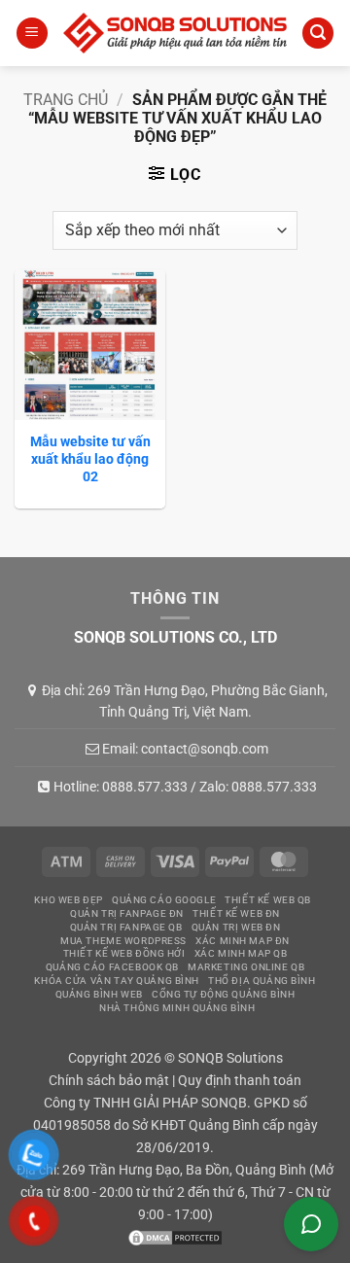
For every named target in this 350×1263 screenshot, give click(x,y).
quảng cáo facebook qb (112, 967)
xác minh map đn (242, 940)
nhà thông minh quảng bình (177, 1007)
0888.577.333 (145, 786)
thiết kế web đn (236, 913)
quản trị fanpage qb (126, 927)
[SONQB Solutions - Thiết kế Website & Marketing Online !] (175, 33)
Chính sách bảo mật (109, 1080)
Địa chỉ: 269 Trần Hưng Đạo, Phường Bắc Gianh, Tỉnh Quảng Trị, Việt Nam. (185, 701)
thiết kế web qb (268, 900)
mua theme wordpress (123, 940)
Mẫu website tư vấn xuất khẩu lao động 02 (90, 459)
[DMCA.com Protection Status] (175, 1237)
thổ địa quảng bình (261, 980)
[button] (32, 34)
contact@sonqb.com (204, 748)
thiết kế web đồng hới (124, 953)
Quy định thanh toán (239, 1080)
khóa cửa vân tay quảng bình (116, 980)
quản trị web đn (236, 927)
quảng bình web (99, 994)
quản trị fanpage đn (127, 913)
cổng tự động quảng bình (223, 994)
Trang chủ (65, 99)
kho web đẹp (68, 900)
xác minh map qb (241, 953)
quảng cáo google (164, 900)
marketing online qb (246, 967)
